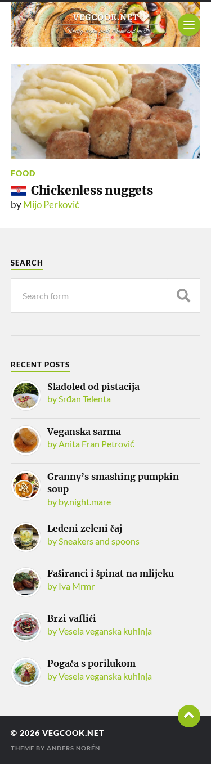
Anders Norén (73, 748)
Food (23, 173)
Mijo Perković (51, 204)
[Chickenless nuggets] (106, 111)
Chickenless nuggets (92, 190)
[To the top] (189, 716)
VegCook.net (73, 733)
